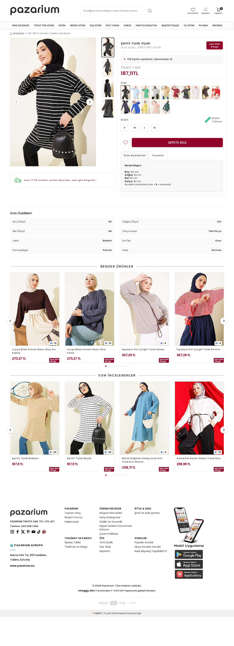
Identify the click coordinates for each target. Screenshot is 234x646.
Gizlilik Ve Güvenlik (110, 522)
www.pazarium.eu (22, 566)
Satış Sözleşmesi (109, 517)
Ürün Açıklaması (135, 155)
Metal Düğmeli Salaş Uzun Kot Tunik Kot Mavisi (142, 460)
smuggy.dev (86, 590)
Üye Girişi (105, 547)
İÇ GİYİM (189, 25)
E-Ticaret (106, 613)
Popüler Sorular (144, 542)
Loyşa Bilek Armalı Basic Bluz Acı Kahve (34, 351)
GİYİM (61, 25)
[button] (16, 102)
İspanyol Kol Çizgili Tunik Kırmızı (198, 349)
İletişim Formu (73, 517)
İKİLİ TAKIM (112, 25)
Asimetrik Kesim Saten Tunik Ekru (199, 458)
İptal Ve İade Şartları (147, 513)
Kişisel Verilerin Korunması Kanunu (115, 527)
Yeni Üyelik (106, 542)
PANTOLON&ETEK (146, 25)
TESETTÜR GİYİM (44, 25)
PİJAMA (203, 25)
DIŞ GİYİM (95, 25)
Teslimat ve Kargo (76, 547)
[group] (53, 102)
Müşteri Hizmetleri (110, 513)
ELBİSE (127, 25)
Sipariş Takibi (73, 542)
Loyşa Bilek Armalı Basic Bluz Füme (86, 351)
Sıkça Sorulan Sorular (148, 547)
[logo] (34, 11)
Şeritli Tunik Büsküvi (25, 458)
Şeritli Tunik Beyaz (79, 458)
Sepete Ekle (177, 142)
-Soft (96, 613)
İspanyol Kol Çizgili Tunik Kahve (143, 349)
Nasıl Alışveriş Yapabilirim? (151, 551)
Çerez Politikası (108, 534)
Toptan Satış (73, 513)
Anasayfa (18, 33)
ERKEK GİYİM (77, 25)
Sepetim (104, 551)
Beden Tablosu (217, 120)
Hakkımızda (72, 522)
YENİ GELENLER (20, 25)
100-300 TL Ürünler (38, 33)
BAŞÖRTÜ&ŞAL (170, 25)
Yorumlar (158, 155)
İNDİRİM (217, 25)
